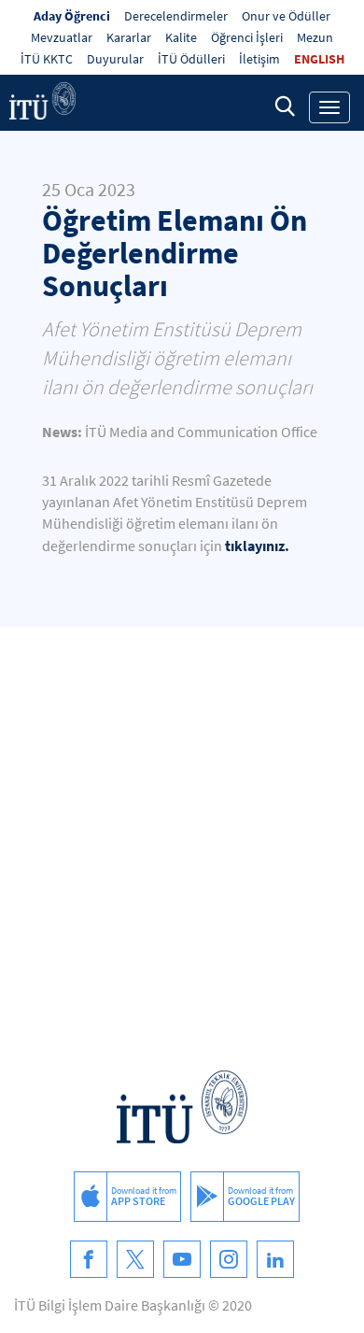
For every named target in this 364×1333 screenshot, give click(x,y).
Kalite (181, 37)
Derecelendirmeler (176, 15)
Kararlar (128, 37)
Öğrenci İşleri (247, 37)
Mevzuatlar (61, 37)
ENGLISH (319, 58)
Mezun (315, 37)
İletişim (259, 58)
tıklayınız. (258, 545)
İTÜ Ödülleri (191, 58)
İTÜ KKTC (47, 58)
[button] (284, 105)
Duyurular (115, 58)
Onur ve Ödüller (286, 15)
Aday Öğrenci (72, 15)
